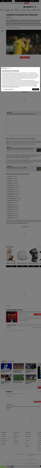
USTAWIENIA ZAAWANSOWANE (8, 89)
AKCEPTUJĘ (35, 89)
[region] (20, 79)
